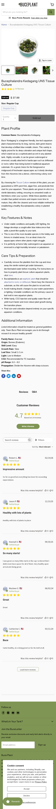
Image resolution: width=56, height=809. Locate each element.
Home (4, 24)
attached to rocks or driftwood (17, 282)
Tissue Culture (22, 182)
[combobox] (24, 12)
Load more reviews (28, 669)
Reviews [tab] (23, 391)
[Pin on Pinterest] (19, 376)
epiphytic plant (29, 279)
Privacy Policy (41, 782)
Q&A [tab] (34, 391)
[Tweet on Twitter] (9, 376)
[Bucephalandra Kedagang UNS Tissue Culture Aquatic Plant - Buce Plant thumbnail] (7, 70)
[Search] (51, 12)
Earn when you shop (39, 18)
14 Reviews (19, 89)
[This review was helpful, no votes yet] (46, 490)
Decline (26, 796)
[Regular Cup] (9, 111)
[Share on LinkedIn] (14, 376)
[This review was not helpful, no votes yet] (50, 490)
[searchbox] (15, 440)
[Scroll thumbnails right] (52, 70)
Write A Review (28, 426)
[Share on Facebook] (3, 376)
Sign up (42, 744)
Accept (26, 789)
